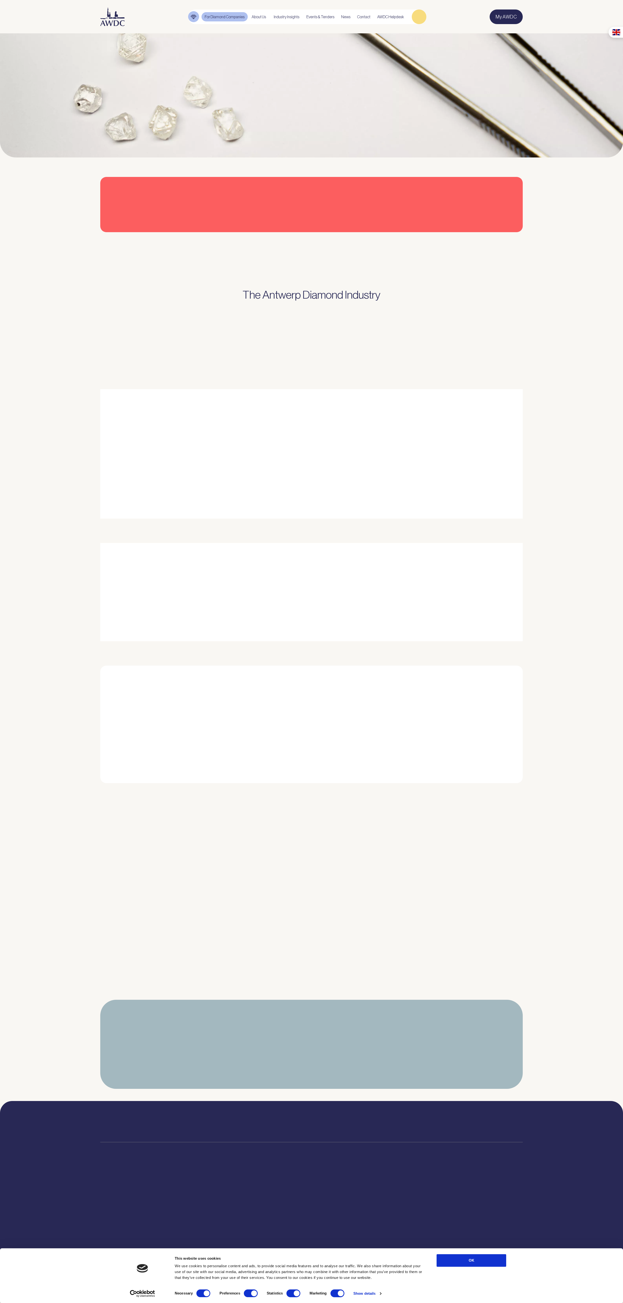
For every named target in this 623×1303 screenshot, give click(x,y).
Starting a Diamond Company (129, 1226)
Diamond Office (115, 1200)
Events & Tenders (345, 1192)
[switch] (251, 1293)
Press (334, 1209)
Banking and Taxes (118, 1217)
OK (471, 1260)
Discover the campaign (116, 604)
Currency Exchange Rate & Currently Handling (126, 115)
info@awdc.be (357, 1126)
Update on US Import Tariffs (446, 240)
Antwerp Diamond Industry (280, 1200)
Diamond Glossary (272, 1217)
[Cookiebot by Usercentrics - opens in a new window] (142, 1293)
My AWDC (436, 1238)
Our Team (200, 1217)
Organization (203, 1192)
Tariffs (106, 1243)
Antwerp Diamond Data (277, 1192)
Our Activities (203, 1200)
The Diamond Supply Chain (280, 1209)
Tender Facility (204, 1226)
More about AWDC (370, 483)
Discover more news (311, 993)
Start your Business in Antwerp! (451, 791)
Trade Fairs (111, 1209)
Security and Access (120, 1235)
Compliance (112, 1192)
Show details (364, 1293)
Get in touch (494, 1238)
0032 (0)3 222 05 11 (362, 1119)
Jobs (195, 1209)
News (333, 1200)
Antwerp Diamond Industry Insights (439, 483)
